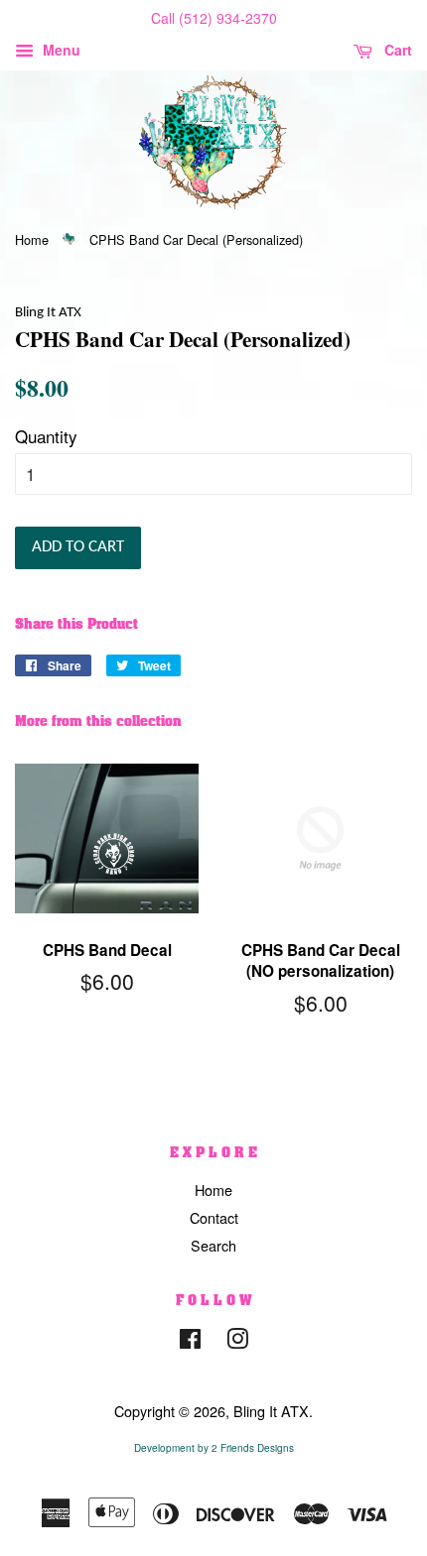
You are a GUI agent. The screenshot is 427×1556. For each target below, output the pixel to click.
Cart (396, 50)
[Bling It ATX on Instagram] (237, 1341)
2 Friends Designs (253, 1448)
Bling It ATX (271, 1410)
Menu (59, 50)
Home (32, 239)
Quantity (46, 435)
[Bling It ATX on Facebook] (190, 1341)
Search (213, 1245)
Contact (214, 1217)
